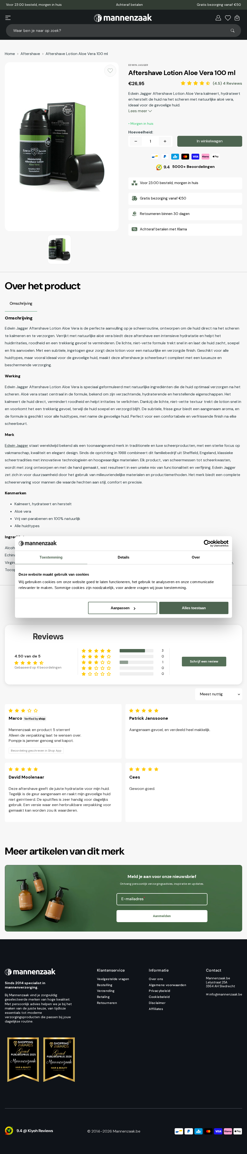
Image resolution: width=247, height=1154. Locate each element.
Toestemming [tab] (51, 557)
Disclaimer (157, 1003)
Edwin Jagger (16, 445)
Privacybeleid (159, 991)
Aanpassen (120, 608)
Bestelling (104, 985)
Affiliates (156, 1009)
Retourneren (107, 1003)
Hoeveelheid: (140, 132)
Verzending (106, 991)
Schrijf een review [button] (204, 661)
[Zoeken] (234, 30)
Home (10, 53)
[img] (24, 710)
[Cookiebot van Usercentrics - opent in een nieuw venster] (207, 543)
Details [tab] (124, 557)
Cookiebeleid (159, 997)
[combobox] (123, 30)
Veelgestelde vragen (113, 979)
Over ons (156, 979)
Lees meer (138, 110)
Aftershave (30, 53)
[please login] (110, 71)
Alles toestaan (194, 608)
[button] (8, 18)
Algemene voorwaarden (167, 985)
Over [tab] (196, 557)
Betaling (103, 997)
